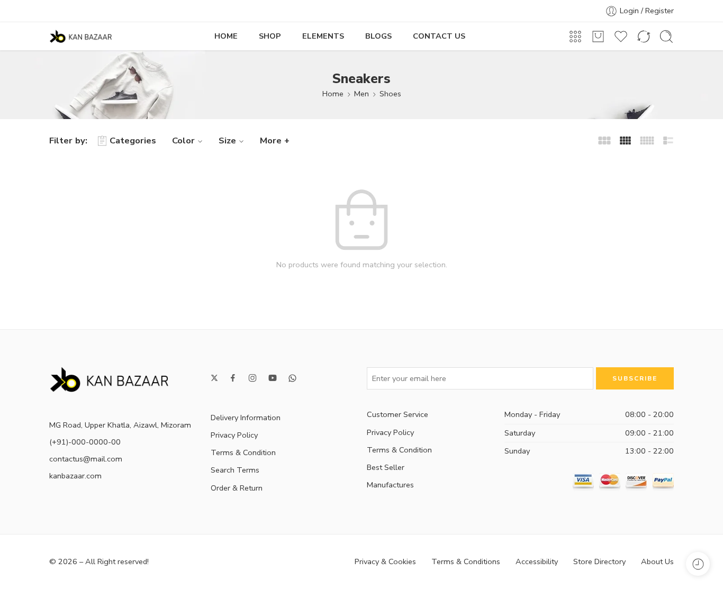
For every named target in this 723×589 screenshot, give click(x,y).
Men (361, 93)
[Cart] (598, 36)
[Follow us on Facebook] (233, 378)
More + (275, 140)
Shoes (390, 93)
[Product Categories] (575, 36)
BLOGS (378, 36)
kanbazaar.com (75, 475)
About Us (657, 561)
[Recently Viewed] (698, 564)
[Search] (666, 36)
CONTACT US (439, 36)
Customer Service (397, 414)
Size (227, 140)
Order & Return (237, 488)
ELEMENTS (323, 36)
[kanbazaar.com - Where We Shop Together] (80, 36)
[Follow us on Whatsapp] (292, 378)
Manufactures (390, 484)
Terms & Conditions (465, 561)
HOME (226, 36)
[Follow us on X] (214, 378)
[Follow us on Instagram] (252, 378)
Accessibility (537, 561)
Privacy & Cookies (385, 561)
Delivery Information (246, 417)
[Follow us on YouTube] (272, 378)
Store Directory (599, 561)
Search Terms (235, 470)
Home (333, 93)
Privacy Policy (234, 435)
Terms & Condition (243, 452)
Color (183, 140)
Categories (133, 140)
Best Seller (385, 467)
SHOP (270, 36)
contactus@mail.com (85, 459)
